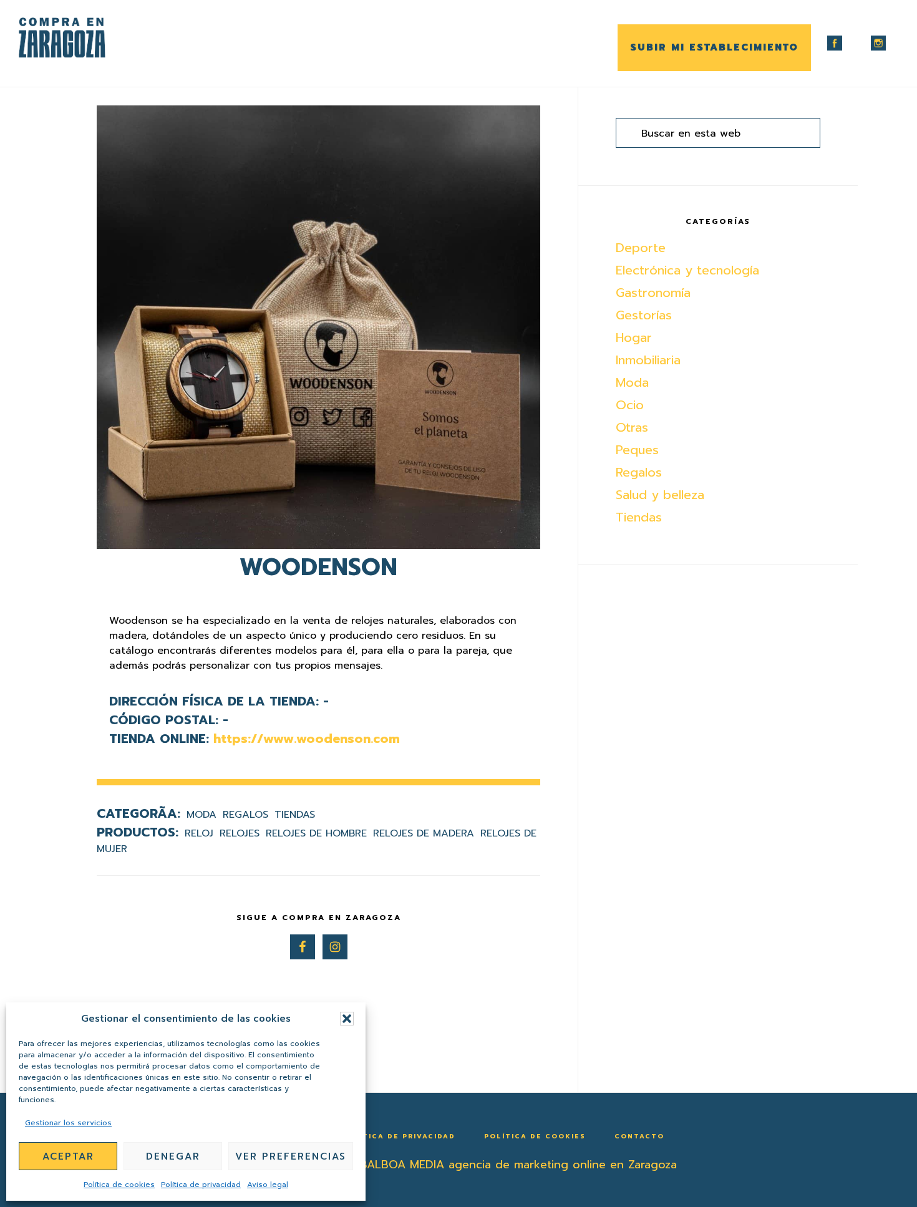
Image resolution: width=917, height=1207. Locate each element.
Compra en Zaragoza (81, 37)
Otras (632, 427)
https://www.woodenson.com (306, 738)
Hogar (634, 337)
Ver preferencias (290, 1156)
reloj (199, 833)
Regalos (245, 814)
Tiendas (294, 814)
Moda (201, 814)
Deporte (641, 247)
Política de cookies (119, 1184)
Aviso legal (267, 1184)
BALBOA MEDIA (402, 1164)
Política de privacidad (201, 1184)
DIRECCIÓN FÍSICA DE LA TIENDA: (214, 701)
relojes (240, 833)
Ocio (630, 404)
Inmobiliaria (648, 360)
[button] (347, 1018)
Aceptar (68, 1156)
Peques (637, 449)
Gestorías (644, 315)
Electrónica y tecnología (687, 270)
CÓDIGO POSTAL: (163, 719)
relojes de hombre (316, 833)
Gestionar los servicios (68, 1122)
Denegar (173, 1156)
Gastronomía (653, 292)
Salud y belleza (660, 494)
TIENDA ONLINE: (159, 738)
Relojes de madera (423, 833)
